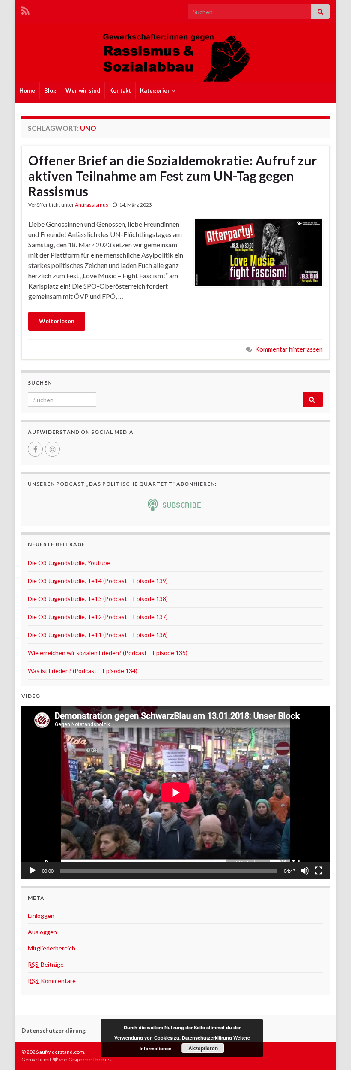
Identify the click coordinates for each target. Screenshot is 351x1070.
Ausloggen (42, 931)
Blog (50, 90)
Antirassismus (91, 204)
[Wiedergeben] (32, 870)
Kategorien (156, 90)
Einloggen (41, 915)
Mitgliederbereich (51, 948)
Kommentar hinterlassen (289, 349)
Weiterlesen (56, 321)
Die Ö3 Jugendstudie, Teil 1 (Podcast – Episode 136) (98, 634)
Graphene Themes (90, 1059)
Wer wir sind (82, 90)
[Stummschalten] (304, 870)
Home (27, 90)
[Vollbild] (318, 870)
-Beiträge (46, 964)
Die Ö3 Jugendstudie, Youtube (69, 562)
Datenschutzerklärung (53, 1030)
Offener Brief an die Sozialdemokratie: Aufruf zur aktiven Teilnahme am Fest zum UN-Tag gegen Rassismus (172, 176)
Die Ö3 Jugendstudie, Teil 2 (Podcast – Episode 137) (98, 616)
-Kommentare (52, 980)
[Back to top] (331, 1050)
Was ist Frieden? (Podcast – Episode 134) (82, 670)
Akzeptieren (203, 1048)
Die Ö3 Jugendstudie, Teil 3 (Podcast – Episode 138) (98, 598)
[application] (175, 792)
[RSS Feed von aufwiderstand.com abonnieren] (25, 9)
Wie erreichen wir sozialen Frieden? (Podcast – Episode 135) (107, 652)
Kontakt (120, 90)
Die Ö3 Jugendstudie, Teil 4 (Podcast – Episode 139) (98, 580)
